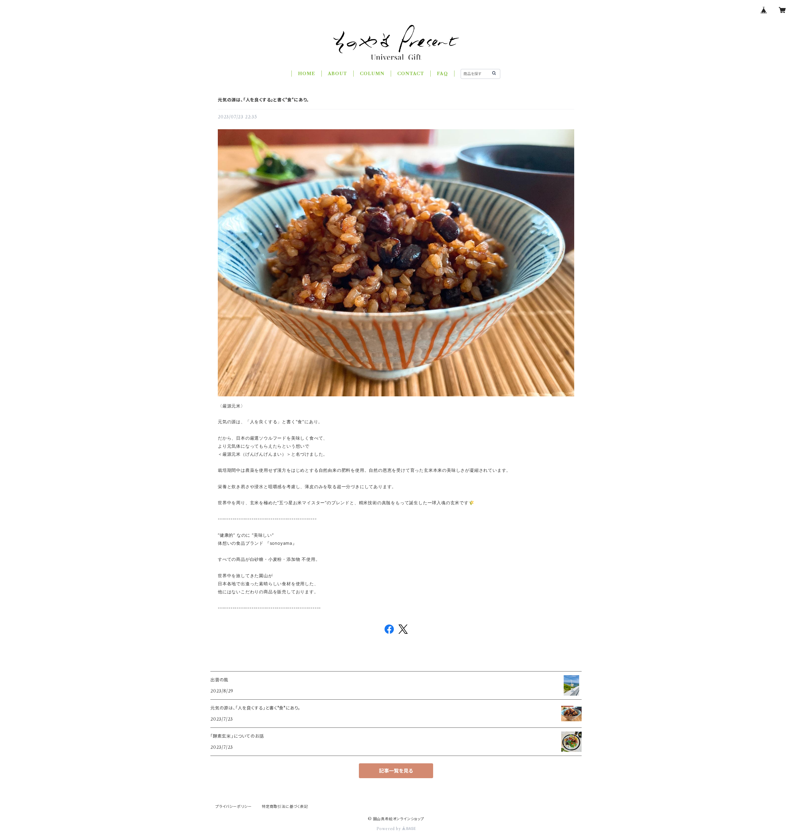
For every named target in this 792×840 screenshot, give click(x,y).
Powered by (389, 828)
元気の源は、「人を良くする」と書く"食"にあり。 (263, 100)
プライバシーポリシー (233, 806)
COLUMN (372, 73)
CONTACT (410, 73)
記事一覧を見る (396, 771)
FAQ (442, 73)
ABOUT (337, 73)
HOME (306, 73)
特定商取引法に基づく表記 (285, 806)
